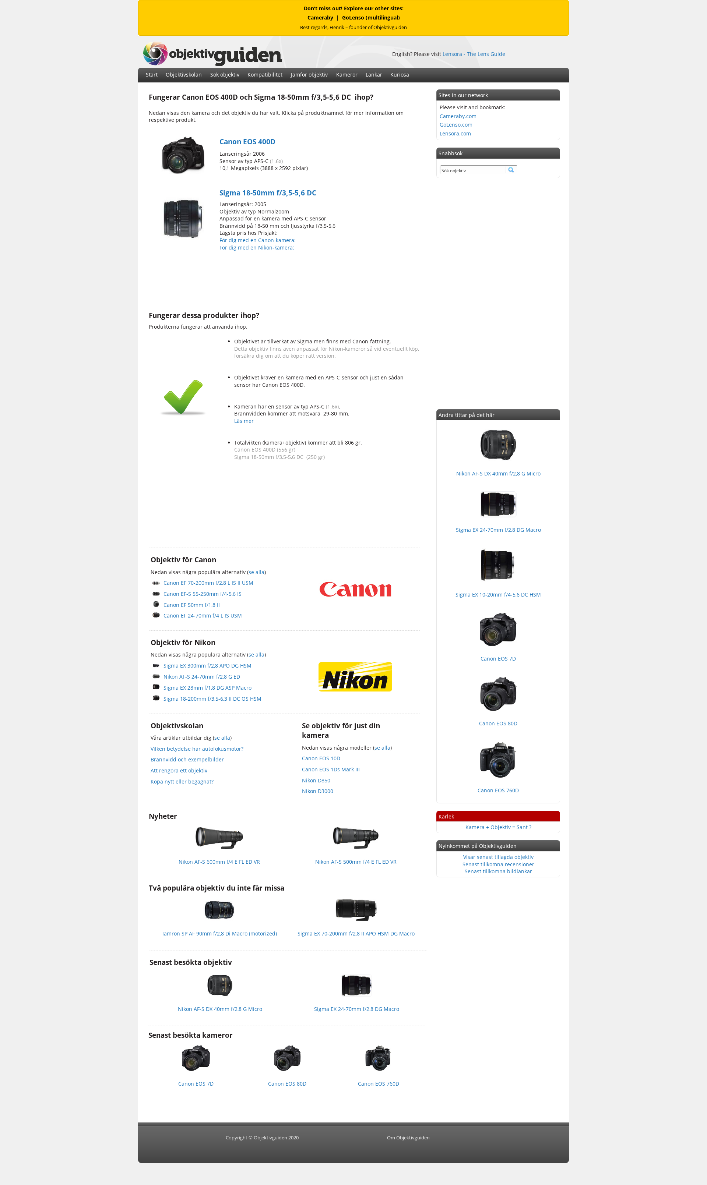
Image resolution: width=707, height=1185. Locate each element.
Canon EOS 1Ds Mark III (331, 769)
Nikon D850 (316, 780)
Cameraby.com (458, 116)
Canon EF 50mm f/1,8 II (191, 604)
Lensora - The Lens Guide (474, 53)
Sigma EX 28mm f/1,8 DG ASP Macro (207, 687)
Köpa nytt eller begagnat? (182, 781)
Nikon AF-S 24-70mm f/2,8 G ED (201, 676)
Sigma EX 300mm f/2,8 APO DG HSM (207, 665)
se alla (256, 572)
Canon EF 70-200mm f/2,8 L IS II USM (208, 582)
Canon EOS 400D (247, 141)
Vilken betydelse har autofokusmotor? (197, 748)
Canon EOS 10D (321, 758)
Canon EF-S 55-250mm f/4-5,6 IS (202, 593)
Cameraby (320, 17)
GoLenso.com (456, 124)
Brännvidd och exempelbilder (187, 759)
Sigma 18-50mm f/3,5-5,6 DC (267, 193)
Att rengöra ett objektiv (179, 770)
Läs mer (244, 420)
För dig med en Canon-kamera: (258, 240)
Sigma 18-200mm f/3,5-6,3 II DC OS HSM (212, 698)
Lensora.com (455, 133)
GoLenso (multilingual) (371, 17)
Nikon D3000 (317, 791)
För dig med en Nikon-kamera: (258, 247)
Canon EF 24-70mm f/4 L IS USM (202, 615)
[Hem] (212, 64)
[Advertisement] (283, 280)
